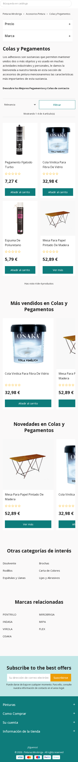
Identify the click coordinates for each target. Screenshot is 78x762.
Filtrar (57, 105)
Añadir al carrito (20, 192)
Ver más (58, 270)
